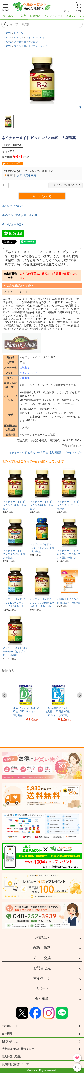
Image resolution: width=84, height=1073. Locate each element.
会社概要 (42, 999)
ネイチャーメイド (35, 37)
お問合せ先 (42, 968)
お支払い (42, 937)
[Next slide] (79, 695)
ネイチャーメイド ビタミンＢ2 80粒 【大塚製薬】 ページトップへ (44, 452)
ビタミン (18, 33)
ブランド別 (20, 46)
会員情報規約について (15, 1064)
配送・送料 (42, 948)
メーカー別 (20, 41)
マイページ (42, 978)
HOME (8, 33)
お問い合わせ (10, 1041)
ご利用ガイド (10, 1025)
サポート (42, 988)
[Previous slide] (4, 695)
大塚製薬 (33, 41)
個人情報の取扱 (11, 1056)
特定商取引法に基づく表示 (18, 1048)
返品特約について (12, 206)
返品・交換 (42, 958)
